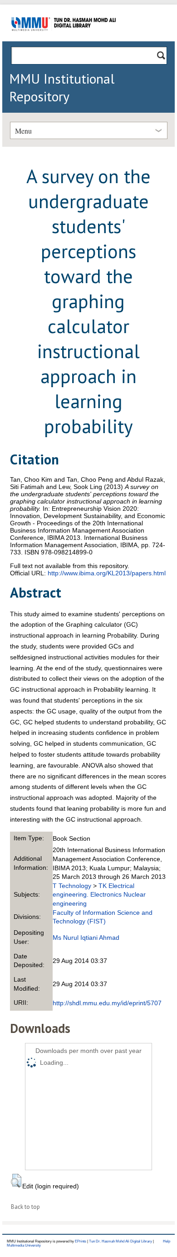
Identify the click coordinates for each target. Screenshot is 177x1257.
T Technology (72, 885)
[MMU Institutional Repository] (63, 39)
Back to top (25, 1207)
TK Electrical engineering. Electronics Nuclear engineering (99, 894)
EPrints (80, 1241)
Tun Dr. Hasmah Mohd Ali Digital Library (120, 1241)
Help (166, 1241)
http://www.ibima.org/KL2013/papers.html (107, 573)
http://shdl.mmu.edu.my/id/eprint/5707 (107, 1003)
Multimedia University (24, 1245)
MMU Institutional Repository (61, 87)
